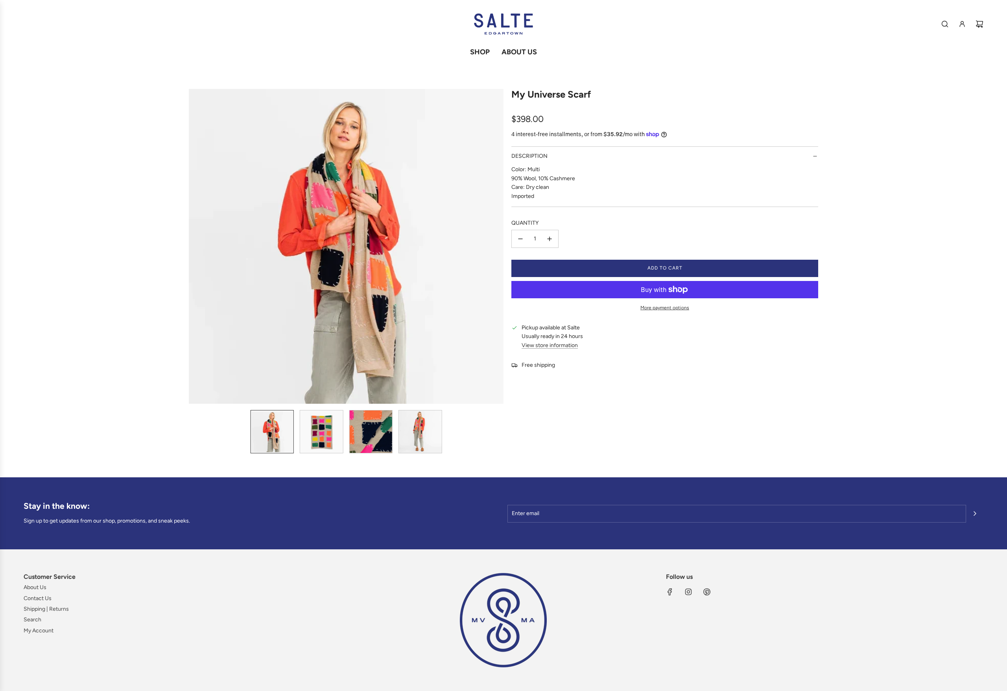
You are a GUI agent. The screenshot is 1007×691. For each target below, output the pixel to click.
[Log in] (962, 24)
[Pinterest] (707, 591)
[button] (195, 246)
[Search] (945, 24)
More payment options (664, 307)
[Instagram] (688, 591)
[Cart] (979, 24)
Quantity (525, 223)
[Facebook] (670, 591)
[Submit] (974, 513)
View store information (550, 345)
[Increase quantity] (549, 239)
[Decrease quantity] (520, 239)
